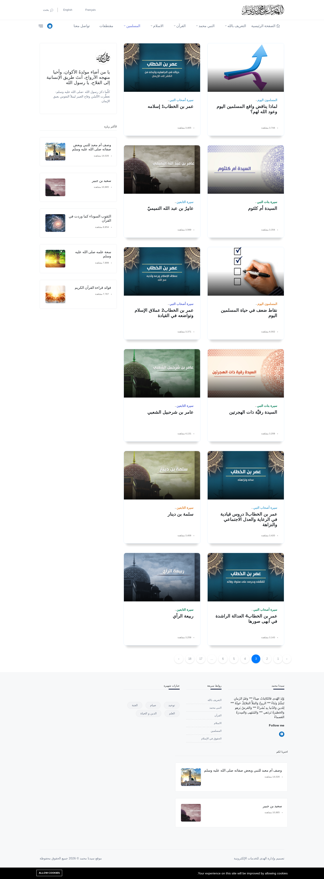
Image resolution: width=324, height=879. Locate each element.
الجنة (135, 705)
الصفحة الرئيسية (263, 26)
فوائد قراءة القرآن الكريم (93, 287)
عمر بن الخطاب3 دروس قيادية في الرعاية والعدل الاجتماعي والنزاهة (248, 519)
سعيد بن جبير (101, 180)
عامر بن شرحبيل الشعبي (170, 412)
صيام (153, 705)
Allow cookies (49, 873)
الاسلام (158, 26)
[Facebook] (49, 26)
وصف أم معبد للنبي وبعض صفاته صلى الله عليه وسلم (243, 770)
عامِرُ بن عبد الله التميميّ (170, 208)
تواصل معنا (82, 26)
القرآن (181, 26)
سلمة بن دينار (181, 514)
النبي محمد (206, 26)
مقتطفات (106, 26)
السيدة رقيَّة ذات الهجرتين (253, 412)
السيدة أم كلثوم (262, 208)
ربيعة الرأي (183, 616)
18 (189, 658)
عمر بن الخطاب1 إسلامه (171, 106)
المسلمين (133, 26)
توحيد (171, 705)
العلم (172, 713)
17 (200, 658)
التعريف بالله (236, 26)
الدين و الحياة (148, 713)
